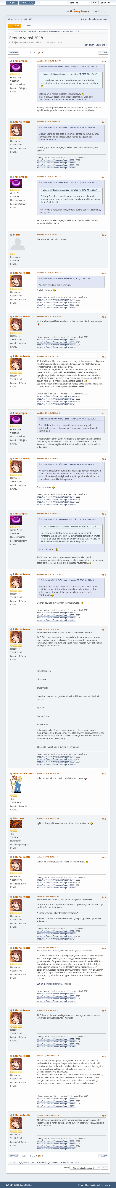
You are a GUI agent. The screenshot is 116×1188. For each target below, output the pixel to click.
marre (16, 234)
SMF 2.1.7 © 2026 (12, 1185)
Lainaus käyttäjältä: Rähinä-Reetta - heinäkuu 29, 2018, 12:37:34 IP (68, 419)
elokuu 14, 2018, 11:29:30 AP (48, 773)
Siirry (66, 1167)
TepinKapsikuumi (23, 773)
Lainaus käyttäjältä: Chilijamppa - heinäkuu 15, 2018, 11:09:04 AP (70, 74)
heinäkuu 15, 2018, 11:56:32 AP (49, 121)
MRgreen (18, 818)
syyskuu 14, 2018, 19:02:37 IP (48, 1056)
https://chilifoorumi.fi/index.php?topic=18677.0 (56, 160)
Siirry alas (13, 53)
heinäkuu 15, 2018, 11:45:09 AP (49, 61)
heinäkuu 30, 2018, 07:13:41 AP (49, 574)
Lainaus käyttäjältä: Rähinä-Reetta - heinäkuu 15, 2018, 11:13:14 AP (69, 66)
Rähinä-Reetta (22, 121)
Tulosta (103, 53)
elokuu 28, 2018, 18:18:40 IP (47, 1010)
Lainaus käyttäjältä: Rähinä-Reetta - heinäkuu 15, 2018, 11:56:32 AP (69, 182)
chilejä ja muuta (55, 983)
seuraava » (101, 44)
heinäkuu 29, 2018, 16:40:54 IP (49, 458)
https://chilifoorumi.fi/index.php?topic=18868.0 (56, 165)
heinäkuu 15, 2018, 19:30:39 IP (49, 273)
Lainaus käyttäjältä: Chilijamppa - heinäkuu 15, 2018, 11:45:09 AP (68, 127)
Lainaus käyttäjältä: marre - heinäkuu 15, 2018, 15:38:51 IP (65, 278)
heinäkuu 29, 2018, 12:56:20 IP (49, 413)
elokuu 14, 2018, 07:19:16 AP (48, 629)
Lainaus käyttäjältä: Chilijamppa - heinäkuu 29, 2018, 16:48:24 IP (67, 580)
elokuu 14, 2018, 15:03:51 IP (47, 857)
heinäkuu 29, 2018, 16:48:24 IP (49, 513)
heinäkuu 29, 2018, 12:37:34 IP (49, 356)
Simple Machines (26, 1185)
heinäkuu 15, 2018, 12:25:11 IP (49, 177)
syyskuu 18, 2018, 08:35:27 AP (48, 1115)
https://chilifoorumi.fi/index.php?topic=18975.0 (56, 167)
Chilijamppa (20, 61)
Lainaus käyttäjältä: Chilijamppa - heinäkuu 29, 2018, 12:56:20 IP (67, 464)
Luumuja (41, 983)
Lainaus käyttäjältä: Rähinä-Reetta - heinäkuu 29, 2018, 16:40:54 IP (68, 519)
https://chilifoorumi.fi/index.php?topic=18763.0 (56, 162)
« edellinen (88, 44)
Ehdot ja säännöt (92, 1185)
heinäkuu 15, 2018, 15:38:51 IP (49, 234)
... (33, 52)
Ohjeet (80, 1185)
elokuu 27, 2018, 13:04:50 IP (47, 948)
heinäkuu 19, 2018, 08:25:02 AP (49, 316)
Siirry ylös (13, 1156)
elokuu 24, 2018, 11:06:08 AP (48, 896)
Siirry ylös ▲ (105, 1185)
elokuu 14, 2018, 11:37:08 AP (48, 818)
